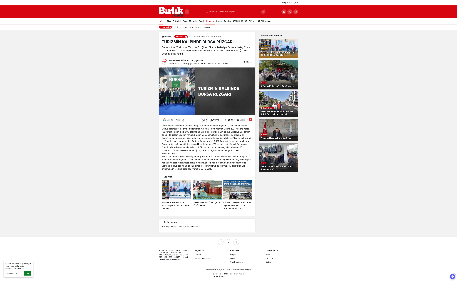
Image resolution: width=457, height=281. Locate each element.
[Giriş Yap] (289, 11)
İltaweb (222, 276)
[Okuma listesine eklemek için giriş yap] (250, 120)
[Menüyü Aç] (187, 11)
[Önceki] (173, 27)
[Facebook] (221, 242)
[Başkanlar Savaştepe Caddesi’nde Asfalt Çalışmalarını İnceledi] (278, 104)
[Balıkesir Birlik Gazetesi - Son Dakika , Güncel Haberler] (171, 11)
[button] (283, 11)
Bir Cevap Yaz (170, 222)
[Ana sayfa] (161, 21)
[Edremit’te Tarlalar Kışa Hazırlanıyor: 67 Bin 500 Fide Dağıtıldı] (176, 195)
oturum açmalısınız (191, 226)
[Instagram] (236, 242)
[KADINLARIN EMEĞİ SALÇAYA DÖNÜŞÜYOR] (207, 195)
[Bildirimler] (295, 11)
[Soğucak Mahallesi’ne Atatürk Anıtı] (278, 74)
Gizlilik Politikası (11, 273)
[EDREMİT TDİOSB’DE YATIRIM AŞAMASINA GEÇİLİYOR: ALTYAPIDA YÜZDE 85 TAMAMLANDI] (237, 195)
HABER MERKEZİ (176, 60)
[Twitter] (228, 242)
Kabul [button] (28, 273)
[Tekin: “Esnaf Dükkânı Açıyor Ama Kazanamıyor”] (278, 158)
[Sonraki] (176, 27)
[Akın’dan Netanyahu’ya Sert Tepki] (278, 130)
